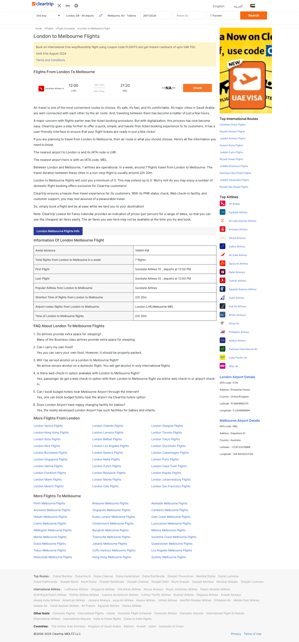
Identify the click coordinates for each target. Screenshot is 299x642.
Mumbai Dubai (205, 576)
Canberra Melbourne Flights (169, 510)
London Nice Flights (47, 446)
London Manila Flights (106, 479)
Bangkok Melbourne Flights (110, 530)
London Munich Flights (48, 486)
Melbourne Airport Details (240, 420)
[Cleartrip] (43, 4)
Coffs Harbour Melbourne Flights (113, 550)
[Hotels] (67, 6)
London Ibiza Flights (47, 439)
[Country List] (253, 6)
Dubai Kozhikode (153, 576)
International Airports (77, 618)
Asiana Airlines (145, 600)
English (219, 6)
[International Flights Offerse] (76, 6)
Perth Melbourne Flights (49, 503)
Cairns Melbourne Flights (50, 523)
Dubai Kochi (83, 576)
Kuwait (141, 626)
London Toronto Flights (166, 432)
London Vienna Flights (48, 466)
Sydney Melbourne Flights (168, 557)
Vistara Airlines (131, 605)
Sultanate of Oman (171, 626)
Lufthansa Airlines (76, 589)
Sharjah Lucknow (252, 581)
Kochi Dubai (89, 581)
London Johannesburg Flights (171, 479)
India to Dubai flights (107, 618)
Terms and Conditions (50, 60)
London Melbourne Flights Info (58, 231)
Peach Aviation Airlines (215, 589)
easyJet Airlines (123, 600)
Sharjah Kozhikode (111, 581)
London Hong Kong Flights (51, 432)
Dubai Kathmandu (45, 581)
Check (197, 88)
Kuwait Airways (231, 594)
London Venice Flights (48, 425)
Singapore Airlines (103, 589)
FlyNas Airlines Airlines (84, 594)
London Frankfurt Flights (50, 472)
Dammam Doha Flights (232, 124)
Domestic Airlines (165, 613)
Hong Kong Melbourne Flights (111, 557)
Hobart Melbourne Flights (50, 516)
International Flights (91, 613)
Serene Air (40, 605)
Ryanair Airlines (184, 594)
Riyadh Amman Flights (232, 131)
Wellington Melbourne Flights (53, 530)
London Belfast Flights (107, 439)
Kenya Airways (153, 589)
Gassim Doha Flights (231, 145)
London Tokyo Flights (165, 439)
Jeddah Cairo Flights (231, 152)
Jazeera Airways (99, 600)
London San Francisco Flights (170, 486)
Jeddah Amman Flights (233, 138)
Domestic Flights (64, 613)
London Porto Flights (165, 459)
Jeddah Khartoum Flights (234, 166)
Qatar (152, 626)
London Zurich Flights (106, 466)
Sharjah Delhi (160, 581)
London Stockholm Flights (168, 446)
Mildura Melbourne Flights (168, 530)
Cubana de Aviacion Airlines (120, 594)
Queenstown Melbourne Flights (171, 543)
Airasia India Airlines (47, 600)
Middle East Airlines (246, 600)
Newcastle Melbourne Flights (53, 557)
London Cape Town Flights (169, 466)
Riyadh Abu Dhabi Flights (234, 186)
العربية (238, 6)
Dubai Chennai (103, 576)
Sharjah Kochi (69, 581)
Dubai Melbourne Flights (50, 543)
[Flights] (59, 6)
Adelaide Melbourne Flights (169, 503)
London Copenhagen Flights (170, 452)
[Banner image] (246, 70)
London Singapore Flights (51, 459)
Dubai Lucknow (228, 576)
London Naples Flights (166, 472)
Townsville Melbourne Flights (111, 537)
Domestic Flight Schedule (135, 613)
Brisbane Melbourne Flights (110, 503)
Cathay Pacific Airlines (156, 594)
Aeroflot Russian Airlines (195, 600)
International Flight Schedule (225, 613)
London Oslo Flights (105, 486)
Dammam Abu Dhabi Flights (235, 172)
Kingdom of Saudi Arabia (104, 626)
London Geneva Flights (107, 452)
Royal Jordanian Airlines (182, 589)
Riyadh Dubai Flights (231, 159)
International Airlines (47, 618)
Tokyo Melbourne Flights (50, 550)
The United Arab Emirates (68, 626)
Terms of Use (252, 633)
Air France (88, 605)
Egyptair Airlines (108, 605)
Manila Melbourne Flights (50, 537)
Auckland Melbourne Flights (52, 510)
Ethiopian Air (222, 600)
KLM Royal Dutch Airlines (50, 594)
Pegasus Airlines (207, 594)
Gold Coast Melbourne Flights (170, 516)
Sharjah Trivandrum (180, 576)
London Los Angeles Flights (110, 446)
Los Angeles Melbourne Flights (171, 550)
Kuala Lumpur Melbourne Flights (113, 516)
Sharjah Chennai (137, 581)
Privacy (236, 633)
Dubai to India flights (137, 618)
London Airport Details (237, 377)
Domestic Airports (191, 613)
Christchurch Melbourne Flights (113, 523)
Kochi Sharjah (180, 581)
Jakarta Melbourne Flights (109, 543)
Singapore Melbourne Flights (111, 510)
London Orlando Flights (107, 425)
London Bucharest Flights (50, 452)
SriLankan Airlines (129, 589)
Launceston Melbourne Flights (171, 523)
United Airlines (167, 600)
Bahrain (129, 626)
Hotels (111, 613)
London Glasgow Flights (167, 425)
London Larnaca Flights (107, 432)
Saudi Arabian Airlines (64, 605)
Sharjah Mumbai (203, 581)
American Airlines (74, 600)
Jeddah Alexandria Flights (234, 179)
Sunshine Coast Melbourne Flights (173, 537)
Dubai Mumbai (62, 576)
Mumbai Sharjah (227, 581)
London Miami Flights (48, 479)
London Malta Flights (106, 459)
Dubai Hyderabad (127, 576)
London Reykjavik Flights (108, 472)
